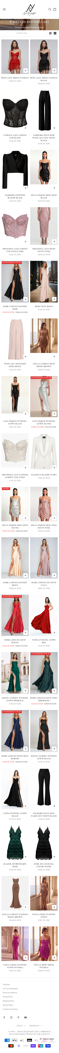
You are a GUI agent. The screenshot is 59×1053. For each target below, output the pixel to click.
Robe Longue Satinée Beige (15, 584)
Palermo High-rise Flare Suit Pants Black (44, 814)
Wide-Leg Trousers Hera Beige (15, 365)
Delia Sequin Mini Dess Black (44, 196)
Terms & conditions (10, 993)
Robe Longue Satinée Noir (15, 308)
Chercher (6, 984)
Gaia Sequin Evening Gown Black (15, 422)
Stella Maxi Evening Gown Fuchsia (15, 966)
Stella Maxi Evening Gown (44, 915)
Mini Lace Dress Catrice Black (43, 79)
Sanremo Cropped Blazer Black (15, 196)
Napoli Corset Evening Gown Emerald (15, 699)
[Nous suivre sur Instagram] (11, 1017)
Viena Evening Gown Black (15, 814)
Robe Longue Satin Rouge (15, 641)
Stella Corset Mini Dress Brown (44, 365)
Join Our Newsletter (10, 989)
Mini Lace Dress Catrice (15, 78)
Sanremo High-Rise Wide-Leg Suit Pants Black (43, 137)
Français (34, 1026)
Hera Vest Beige (44, 306)
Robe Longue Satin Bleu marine (15, 757)
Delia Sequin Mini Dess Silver (15, 526)
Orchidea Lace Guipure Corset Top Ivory (15, 476)
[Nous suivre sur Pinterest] (18, 1017)
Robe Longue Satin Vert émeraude (43, 699)
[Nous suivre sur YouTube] (25, 1017)
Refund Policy (8, 1005)
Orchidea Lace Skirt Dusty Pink (44, 250)
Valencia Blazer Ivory (44, 475)
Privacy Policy (8, 997)
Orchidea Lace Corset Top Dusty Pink (15, 250)
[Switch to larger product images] (50, 33)
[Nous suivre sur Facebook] (4, 1017)
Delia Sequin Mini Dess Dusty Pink (44, 526)
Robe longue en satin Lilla (44, 584)
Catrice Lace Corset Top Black (15, 136)
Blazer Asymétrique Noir (15, 865)
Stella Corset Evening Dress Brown (15, 915)
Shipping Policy (8, 1001)
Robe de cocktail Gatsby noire (44, 865)
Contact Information (10, 1009)
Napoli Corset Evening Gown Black (44, 757)
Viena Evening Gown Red (44, 641)
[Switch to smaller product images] (55, 33)
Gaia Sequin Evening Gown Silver (43, 422)
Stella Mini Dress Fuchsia (44, 966)
